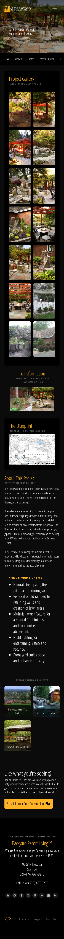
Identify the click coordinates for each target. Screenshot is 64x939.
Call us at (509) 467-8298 (32, 882)
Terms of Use (24, 919)
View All (19, 59)
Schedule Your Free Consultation (25, 803)
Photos (30, 59)
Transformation (47, 59)
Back (8, 58)
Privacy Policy (38, 919)
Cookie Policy (51, 919)
